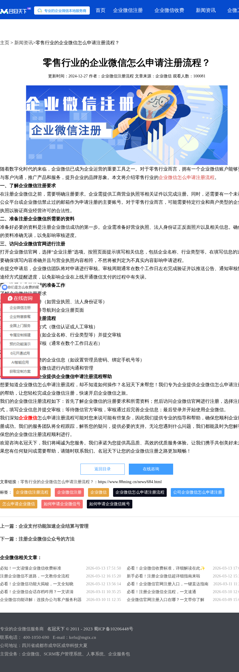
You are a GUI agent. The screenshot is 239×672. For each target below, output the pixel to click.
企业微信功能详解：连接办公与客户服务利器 (41, 599)
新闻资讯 (206, 10)
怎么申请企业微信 (18, 504)
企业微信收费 (169, 10)
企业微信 (98, 492)
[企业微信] (45, 10)
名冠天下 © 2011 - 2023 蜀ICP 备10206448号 (90, 629)
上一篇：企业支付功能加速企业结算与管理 (44, 526)
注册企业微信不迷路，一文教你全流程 (34, 576)
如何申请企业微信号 (62, 504)
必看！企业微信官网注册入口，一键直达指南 (167, 584)
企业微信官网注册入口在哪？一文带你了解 (165, 599)
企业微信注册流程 (32, 492)
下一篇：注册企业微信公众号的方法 (37, 538)
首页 (101, 10)
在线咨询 (151, 469)
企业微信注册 (128, 10)
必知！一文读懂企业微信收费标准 (30, 568)
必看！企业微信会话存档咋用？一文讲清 (36, 592)
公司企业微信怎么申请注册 (197, 492)
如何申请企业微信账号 (109, 504)
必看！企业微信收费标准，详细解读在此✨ (166, 568)
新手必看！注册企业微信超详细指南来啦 (163, 576)
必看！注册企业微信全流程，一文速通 (161, 592)
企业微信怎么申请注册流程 (187, 177)
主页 (4, 42)
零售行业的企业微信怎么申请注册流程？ (57, 482)
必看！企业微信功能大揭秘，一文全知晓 (36, 584)
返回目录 (102, 469)
